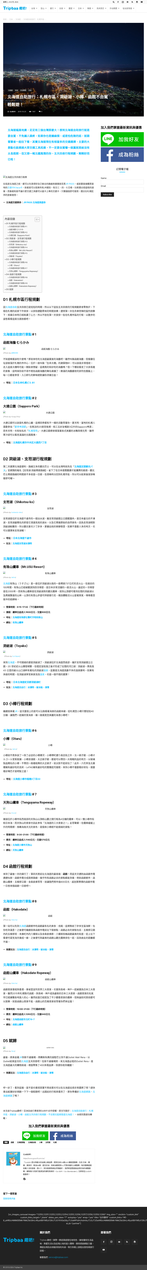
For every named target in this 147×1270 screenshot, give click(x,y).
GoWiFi (13, 111)
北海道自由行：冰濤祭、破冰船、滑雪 (31, 687)
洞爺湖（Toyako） (16, 256)
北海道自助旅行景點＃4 (18, 247)
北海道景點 (21, 1142)
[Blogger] (25, 1179)
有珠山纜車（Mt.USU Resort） (21, 250)
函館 (12, 1142)
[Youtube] (142, 2)
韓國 (89, 8)
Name (104, 178)
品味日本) (14, 353)
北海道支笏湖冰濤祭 (22, 543)
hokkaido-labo (16, 512)
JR (16, 711)
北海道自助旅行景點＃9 (18, 283)
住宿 (61, 8)
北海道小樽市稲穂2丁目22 (26, 779)
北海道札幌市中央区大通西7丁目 (30, 442)
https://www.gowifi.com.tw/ (34, 1158)
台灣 (33, 8)
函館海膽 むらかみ (16, 229)
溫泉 (45, 670)
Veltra (13, 577)
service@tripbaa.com (58, 1257)
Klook (13, 813)
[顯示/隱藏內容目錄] (36, 219)
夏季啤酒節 (20, 426)
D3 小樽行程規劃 (14, 259)
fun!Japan (16, 656)
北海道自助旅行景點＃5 (18, 253)
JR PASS (70, 183)
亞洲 (16, 90)
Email (103, 186)
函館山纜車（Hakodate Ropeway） (23, 286)
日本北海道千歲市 (22, 538)
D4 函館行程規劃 (14, 274)
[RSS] (132, 2)
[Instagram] (123, 2)
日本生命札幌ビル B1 (24, 382)
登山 (42, 8)
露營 (70, 8)
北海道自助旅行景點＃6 (18, 262)
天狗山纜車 (18, 850)
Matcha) (14, 920)
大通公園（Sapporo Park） (20, 235)
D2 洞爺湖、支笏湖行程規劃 (18, 238)
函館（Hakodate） (16, 280)
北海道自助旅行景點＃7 (18, 268)
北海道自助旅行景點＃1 (18, 226)
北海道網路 (84, 1091)
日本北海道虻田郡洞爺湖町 (27, 682)
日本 (80, 8)
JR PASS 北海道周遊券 (34, 202)
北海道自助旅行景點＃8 (18, 277)
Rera (13, 1051)
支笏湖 (48, 1142)
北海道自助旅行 (74, 130)
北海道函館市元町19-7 (24, 1019)
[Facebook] (118, 2)
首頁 (5, 19)
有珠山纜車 (18, 622)
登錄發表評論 (9, 1198)
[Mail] (127, 2)
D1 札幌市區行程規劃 (15, 223)
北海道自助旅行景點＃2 (18, 232)
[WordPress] (137, 2)
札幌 (55, 1142)
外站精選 (113, 8)
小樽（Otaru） (15, 265)
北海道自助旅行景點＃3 (18, 241)
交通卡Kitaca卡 (14, 187)
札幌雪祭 (33, 430)
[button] (114, 2)
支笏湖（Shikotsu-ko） (18, 244)
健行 (52, 8)
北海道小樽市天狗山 (22, 845)
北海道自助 (11, 307)
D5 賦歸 (9, 289)
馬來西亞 (100, 8)
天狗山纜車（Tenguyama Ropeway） (24, 271)
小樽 (40, 1142)
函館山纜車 (18, 1024)
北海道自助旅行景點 (17, 334)
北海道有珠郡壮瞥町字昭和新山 (28, 617)
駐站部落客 (127, 8)
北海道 (18, 19)
